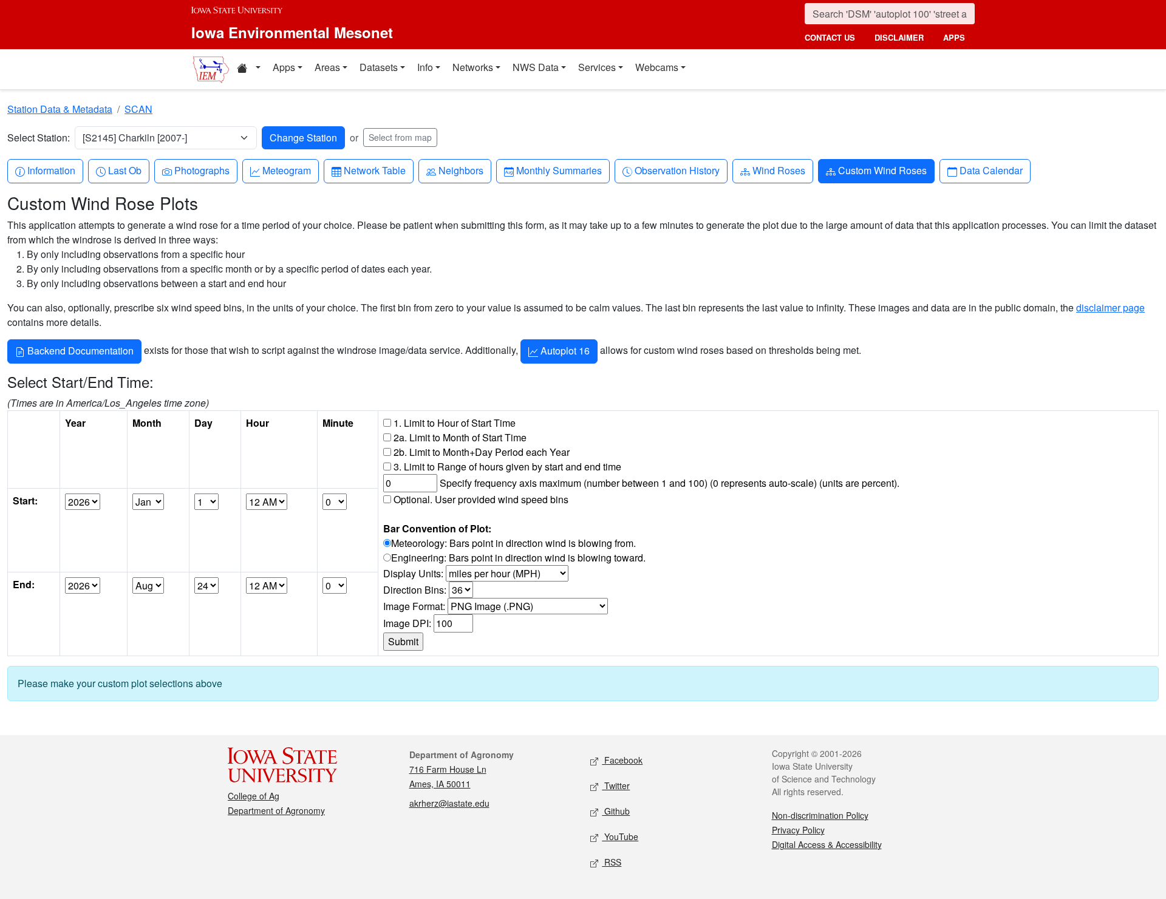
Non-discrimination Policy (820, 815)
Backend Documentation (79, 351)
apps (954, 37)
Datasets (379, 67)
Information (51, 170)
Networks (472, 67)
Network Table (374, 170)
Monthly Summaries (559, 170)
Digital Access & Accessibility (827, 844)
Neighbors (460, 170)
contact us (830, 37)
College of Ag (253, 796)
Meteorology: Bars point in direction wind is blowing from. (513, 543)
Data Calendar (991, 170)
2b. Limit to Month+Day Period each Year (482, 452)
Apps (284, 67)
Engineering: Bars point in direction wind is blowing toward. (518, 558)
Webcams (656, 67)
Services (597, 67)
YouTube (620, 836)
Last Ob (124, 170)
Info (425, 67)
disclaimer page (1110, 307)
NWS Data (536, 67)
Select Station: (38, 137)
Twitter (616, 785)
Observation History (677, 170)
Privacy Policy (798, 830)
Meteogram (286, 170)
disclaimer (899, 37)
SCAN (138, 109)
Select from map (400, 137)
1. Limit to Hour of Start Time (455, 423)
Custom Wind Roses (882, 170)
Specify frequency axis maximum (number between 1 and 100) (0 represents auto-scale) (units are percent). (669, 483)
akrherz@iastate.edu (449, 803)
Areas (327, 67)
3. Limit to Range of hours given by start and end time (507, 466)
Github (616, 811)
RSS (611, 862)
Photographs (202, 170)
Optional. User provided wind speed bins (481, 499)
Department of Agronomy (276, 810)
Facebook (622, 760)
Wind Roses (778, 170)
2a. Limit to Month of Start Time (460, 437)
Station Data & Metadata (59, 109)
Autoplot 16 (564, 351)
